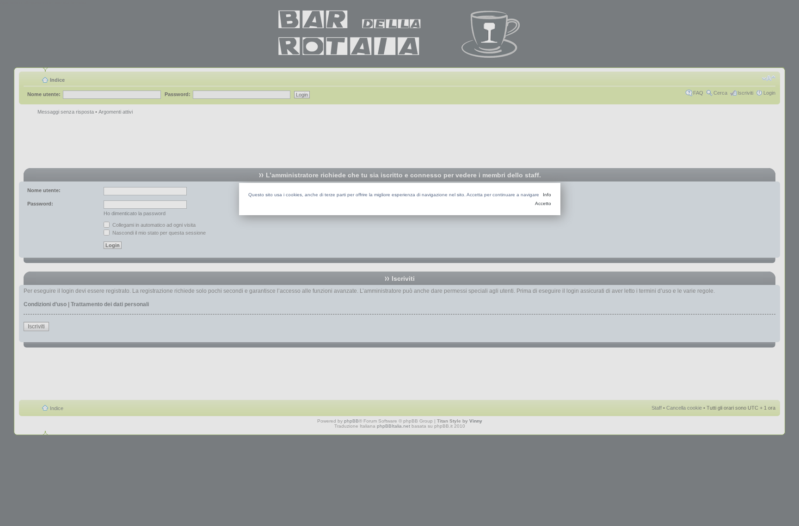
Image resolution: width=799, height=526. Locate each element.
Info (547, 194)
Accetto (543, 203)
